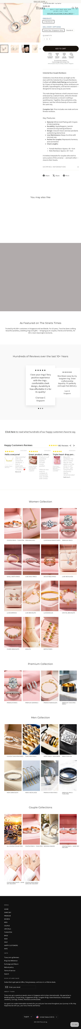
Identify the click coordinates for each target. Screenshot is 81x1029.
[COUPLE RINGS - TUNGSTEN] (13, 523)
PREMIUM (7, 916)
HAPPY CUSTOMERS (11, 945)
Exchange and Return (11, 964)
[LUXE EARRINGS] (13, 596)
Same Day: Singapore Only (53, 30)
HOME (6, 909)
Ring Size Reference (11, 961)
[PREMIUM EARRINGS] (31, 686)
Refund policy (9, 967)
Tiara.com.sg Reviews (11, 957)
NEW (5, 939)
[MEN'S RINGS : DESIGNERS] (49, 739)
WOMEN (7, 919)
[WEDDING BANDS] (49, 829)
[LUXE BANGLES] (49, 596)
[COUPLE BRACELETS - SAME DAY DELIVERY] (13, 865)
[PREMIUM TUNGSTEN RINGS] (68, 686)
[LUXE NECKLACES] (68, 559)
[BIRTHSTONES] (49, 632)
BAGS (6, 935)
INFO (6, 949)
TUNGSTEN (8, 932)
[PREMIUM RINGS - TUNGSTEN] (68, 775)
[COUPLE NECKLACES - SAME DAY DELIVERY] (31, 865)
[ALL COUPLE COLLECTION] (13, 829)
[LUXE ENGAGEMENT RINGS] (49, 523)
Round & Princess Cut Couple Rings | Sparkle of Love (57, 468)
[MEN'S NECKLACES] (31, 775)
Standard (69, 30)
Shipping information (54, 167)
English (26, 1017)
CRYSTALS (7, 929)
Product (47, 18)
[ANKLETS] (31, 632)
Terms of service (9, 971)
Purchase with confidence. (60, 60)
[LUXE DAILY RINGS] (31, 559)
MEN (5, 922)
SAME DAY (7, 912)
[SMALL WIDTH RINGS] (13, 559)
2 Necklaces (48, 22)
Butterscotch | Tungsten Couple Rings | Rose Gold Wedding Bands (33, 469)
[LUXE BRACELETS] (31, 596)
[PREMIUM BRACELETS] (49, 686)
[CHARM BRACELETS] (13, 632)
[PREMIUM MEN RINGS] (49, 775)
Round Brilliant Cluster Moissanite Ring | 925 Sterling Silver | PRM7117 (9, 470)
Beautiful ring (11, 454)
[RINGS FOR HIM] (68, 739)
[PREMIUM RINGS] (68, 523)
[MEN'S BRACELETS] (13, 775)
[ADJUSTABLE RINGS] (49, 559)
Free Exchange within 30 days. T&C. (60, 62)
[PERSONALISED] (31, 523)
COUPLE (7, 926)
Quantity (47, 35)
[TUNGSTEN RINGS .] (31, 739)
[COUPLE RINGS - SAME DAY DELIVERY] (68, 829)
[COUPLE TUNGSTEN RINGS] (13, 739)
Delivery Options (52, 27)
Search (6, 974)
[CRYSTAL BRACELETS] (68, 596)
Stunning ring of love (63, 454)
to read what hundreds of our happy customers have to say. (40, 431)
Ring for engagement (39, 454)
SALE (6, 942)
